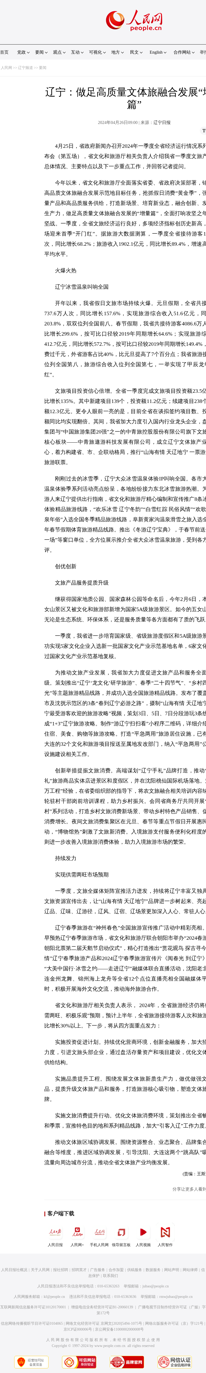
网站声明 (171, 1270)
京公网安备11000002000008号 (119, 1329)
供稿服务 (134, 1270)
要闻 (42, 68)
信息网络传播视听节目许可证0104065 (32, 1323)
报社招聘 (60, 1270)
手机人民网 (99, 1245)
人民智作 (165, 1245)
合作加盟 (116, 1270)
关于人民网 (40, 1270)
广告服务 (97, 1270)
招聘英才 (79, 1270)
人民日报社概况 (14, 1270)
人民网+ (77, 1245)
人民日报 (55, 1245)
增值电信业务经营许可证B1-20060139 (102, 1307)
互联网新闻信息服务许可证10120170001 (33, 1307)
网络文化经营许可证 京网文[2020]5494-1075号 (104, 1323)
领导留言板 (121, 1245)
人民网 (6, 68)
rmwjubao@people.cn (176, 1297)
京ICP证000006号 (78, 1329)
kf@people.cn (54, 1297)
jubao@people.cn (155, 1286)
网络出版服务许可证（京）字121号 (174, 1323)
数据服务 (153, 1270)
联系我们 (110, 1276)
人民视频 (143, 1245)
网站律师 (190, 1270)
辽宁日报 (162, 122)
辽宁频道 (25, 68)
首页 (4, 52)
